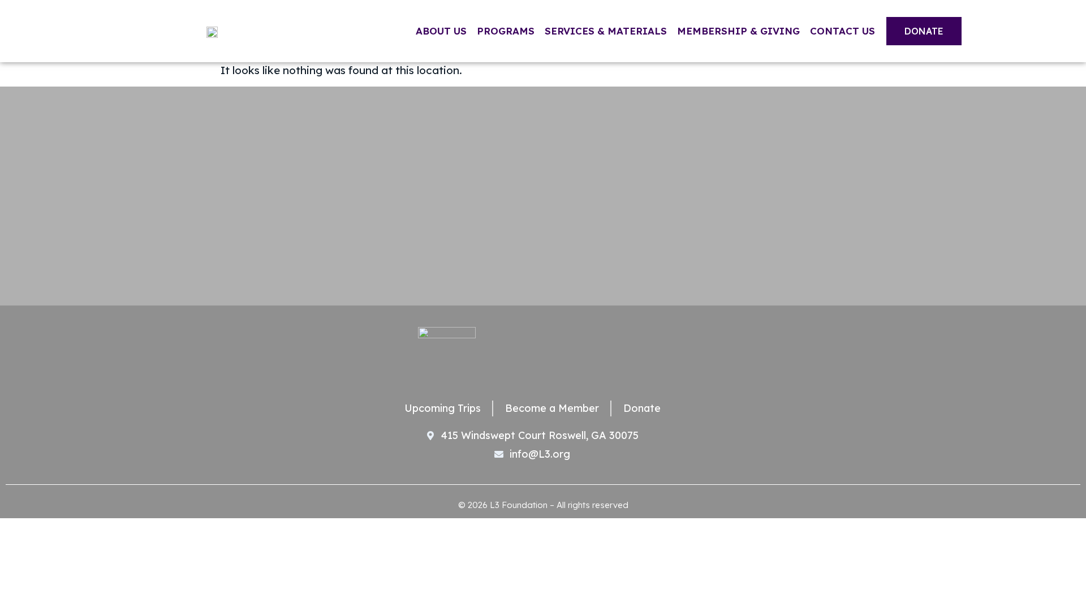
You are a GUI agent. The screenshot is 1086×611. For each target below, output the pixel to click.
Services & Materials (606, 31)
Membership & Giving (738, 31)
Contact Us (842, 31)
